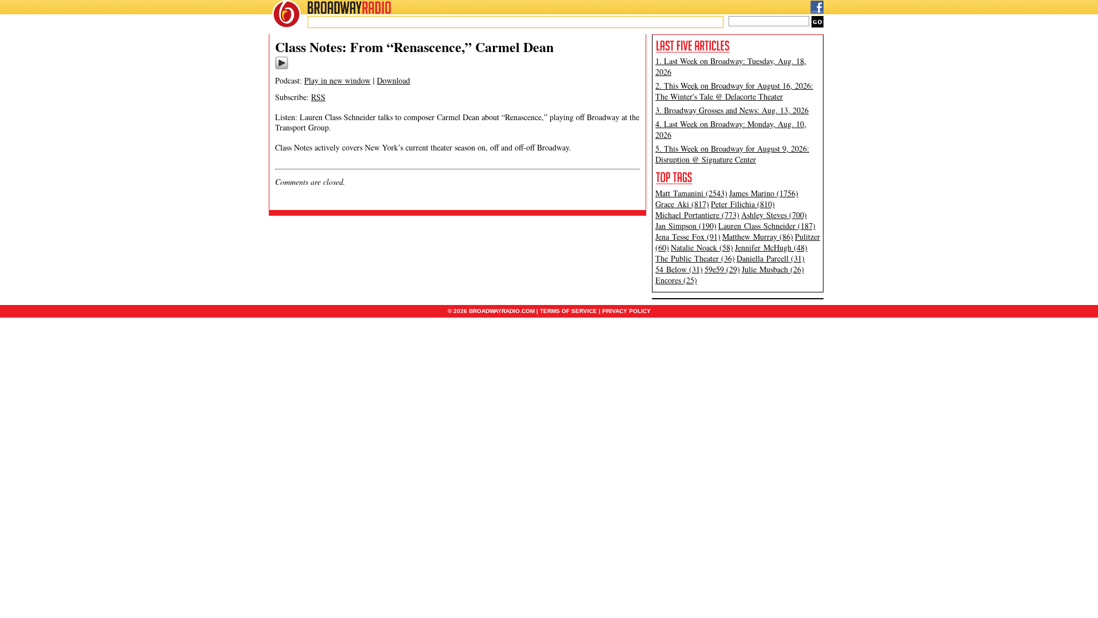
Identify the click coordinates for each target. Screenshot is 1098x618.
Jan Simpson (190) (686, 225)
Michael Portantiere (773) (697, 214)
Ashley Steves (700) (774, 214)
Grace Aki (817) (682, 204)
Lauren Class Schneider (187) (766, 225)
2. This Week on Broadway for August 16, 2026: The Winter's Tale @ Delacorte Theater (734, 91)
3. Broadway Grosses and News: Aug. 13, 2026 (732, 110)
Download (393, 80)
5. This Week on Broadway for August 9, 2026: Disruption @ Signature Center (732, 154)
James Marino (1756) (763, 193)
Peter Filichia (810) (743, 204)
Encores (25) (676, 280)
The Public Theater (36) (695, 258)
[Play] (281, 68)
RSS (318, 97)
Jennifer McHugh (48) (771, 247)
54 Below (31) (679, 269)
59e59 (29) (722, 269)
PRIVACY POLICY (626, 311)
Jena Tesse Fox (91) (688, 236)
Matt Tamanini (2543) (691, 193)
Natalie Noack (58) (702, 247)
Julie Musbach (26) (773, 269)
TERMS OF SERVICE (568, 311)
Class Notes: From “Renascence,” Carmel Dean (414, 47)
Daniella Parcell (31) (771, 258)
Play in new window (337, 80)
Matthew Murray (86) (757, 236)
